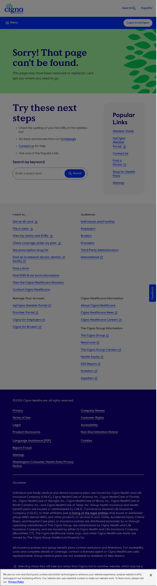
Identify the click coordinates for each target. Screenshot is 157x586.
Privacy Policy (16, 582)
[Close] (151, 575)
